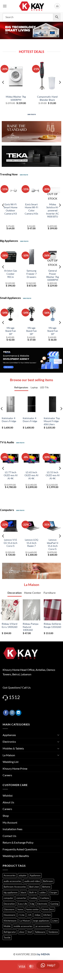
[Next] (60, 82)
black (23, 892)
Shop (6, 815)
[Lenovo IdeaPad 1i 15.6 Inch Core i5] (52, 525)
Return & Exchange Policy (18, 842)
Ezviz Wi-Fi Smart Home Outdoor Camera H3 (10, 209)
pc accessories (43, 926)
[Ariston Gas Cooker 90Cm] (10, 256)
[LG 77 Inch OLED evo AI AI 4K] (10, 458)
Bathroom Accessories (15, 886)
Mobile (7, 926)
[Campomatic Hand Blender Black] (47, 76)
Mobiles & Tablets (13, 748)
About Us (8, 802)
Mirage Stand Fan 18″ (10, 331)
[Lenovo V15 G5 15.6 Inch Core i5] (10, 525)
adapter (23, 875)
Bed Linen (34, 886)
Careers (7, 775)
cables (43, 892)
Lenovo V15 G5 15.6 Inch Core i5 (10, 542)
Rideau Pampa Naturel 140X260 (30, 626)
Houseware (9, 915)
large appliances (41, 920)
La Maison (9, 755)
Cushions (44, 898)
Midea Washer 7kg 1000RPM (16, 98)
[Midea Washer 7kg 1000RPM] (16, 76)
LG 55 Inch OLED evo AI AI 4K (52, 475)
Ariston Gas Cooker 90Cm (10, 273)
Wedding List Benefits (16, 855)
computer (8, 898)
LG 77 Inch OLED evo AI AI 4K (11, 475)
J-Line (21, 915)
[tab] (21, 387)
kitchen (47, 915)
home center (32, 909)
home (20, 909)
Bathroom (48, 881)
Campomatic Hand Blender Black (47, 98)
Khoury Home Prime (15, 768)
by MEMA (43, 954)
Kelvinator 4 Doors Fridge (9, 420)
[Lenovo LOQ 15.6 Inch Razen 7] (31, 525)
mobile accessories (23, 926)
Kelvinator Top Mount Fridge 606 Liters (52, 421)
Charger (53, 892)
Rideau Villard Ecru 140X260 (9, 625)
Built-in (32, 892)
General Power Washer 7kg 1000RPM (52, 275)
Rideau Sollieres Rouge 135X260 (52, 625)
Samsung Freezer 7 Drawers (31, 273)
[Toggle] (58, 735)
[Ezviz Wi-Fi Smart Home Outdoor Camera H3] (10, 190)
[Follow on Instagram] (12, 713)
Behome (46, 886)
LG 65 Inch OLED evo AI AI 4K (31, 475)
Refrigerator (10, 932)
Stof (30, 932)
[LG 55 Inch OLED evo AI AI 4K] (52, 458)
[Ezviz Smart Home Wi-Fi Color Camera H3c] (31, 190)
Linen (55, 920)
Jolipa (37, 915)
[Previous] (3, 82)
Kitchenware (10, 920)
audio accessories (12, 881)
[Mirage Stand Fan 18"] (10, 313)
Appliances (9, 735)
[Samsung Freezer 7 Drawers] (31, 256)
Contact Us (9, 835)
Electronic (42, 903)
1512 (14, 697)
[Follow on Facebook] (6, 713)
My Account (10, 822)
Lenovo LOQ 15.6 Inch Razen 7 (31, 542)
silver (21, 932)
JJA (29, 915)
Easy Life (22, 903)
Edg (32, 903)
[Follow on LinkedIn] (18, 713)
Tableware (40, 932)
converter (21, 898)
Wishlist (8, 795)
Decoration (9, 903)
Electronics (9, 741)
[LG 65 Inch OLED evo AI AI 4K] (31, 458)
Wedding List (11, 761)
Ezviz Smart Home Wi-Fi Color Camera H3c (31, 209)
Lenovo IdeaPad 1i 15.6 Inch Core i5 (52, 544)
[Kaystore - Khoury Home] (31, 6)
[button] (5, 6)
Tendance (53, 932)
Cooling (33, 898)
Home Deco (48, 909)
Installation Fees (12, 829)
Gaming (54, 903)
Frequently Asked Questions (20, 849)
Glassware (9, 909)
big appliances (11, 892)
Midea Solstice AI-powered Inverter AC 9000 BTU (52, 210)
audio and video (32, 881)
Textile (7, 937)
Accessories (10, 875)
